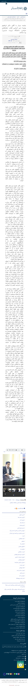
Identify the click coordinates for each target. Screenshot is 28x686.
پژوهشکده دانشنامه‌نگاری (19, 610)
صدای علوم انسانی (20, 528)
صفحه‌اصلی (23, 17)
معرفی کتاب (22, 520)
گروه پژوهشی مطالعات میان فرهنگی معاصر (16, 624)
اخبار (18, 17)
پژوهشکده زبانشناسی (20, 613)
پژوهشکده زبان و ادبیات (19, 612)
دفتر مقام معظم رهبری (20, 634)
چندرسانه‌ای (22, 573)
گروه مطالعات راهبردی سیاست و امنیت (17, 628)
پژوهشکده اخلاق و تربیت (19, 601)
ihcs (13, 500)
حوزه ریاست (22, 565)
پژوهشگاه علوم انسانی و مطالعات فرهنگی (18, 502)
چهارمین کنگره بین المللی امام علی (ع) (17, 530)
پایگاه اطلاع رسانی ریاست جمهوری (18, 635)
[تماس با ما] (4, 674)
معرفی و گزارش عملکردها (19, 562)
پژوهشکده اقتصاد (21, 603)
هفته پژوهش (21, 567)
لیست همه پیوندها (20, 641)
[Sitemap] (1, 4)
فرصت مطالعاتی (21, 552)
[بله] (7, 674)
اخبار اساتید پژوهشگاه (20, 578)
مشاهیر (23, 541)
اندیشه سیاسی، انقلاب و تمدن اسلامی (17, 605)
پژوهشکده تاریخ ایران (20, 606)
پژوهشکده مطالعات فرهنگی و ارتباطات (17, 621)
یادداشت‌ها (22, 522)
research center (8, 500)
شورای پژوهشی (21, 560)
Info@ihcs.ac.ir (14, 650)
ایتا (15, 508)
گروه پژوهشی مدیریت (20, 626)
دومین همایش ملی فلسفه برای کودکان (17, 533)
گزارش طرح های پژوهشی (19, 554)
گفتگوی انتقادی (21, 546)
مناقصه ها (22, 549)
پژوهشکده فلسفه (21, 617)
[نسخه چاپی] (11, 41)
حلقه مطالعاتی (21, 538)
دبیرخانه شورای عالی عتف (19, 639)
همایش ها (22, 544)
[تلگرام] (17, 674)
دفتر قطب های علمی (12, 17)
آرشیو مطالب (21, 525)
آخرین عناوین (21, 515)
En (23, 3)
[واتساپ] (15, 674)
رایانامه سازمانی (3, 1)
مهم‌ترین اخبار (21, 575)
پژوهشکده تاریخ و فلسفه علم (19, 608)
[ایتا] (11, 674)
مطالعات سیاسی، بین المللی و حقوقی (17, 619)
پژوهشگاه (17, 500)
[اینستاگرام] (19, 674)
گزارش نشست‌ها (21, 517)
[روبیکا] (9, 674)
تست (23, 536)
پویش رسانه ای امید (20, 570)
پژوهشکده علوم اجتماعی (19, 615)
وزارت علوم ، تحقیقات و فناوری (18, 637)
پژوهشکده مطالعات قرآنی (19, 622)
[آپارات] (13, 674)
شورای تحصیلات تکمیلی (19, 557)
